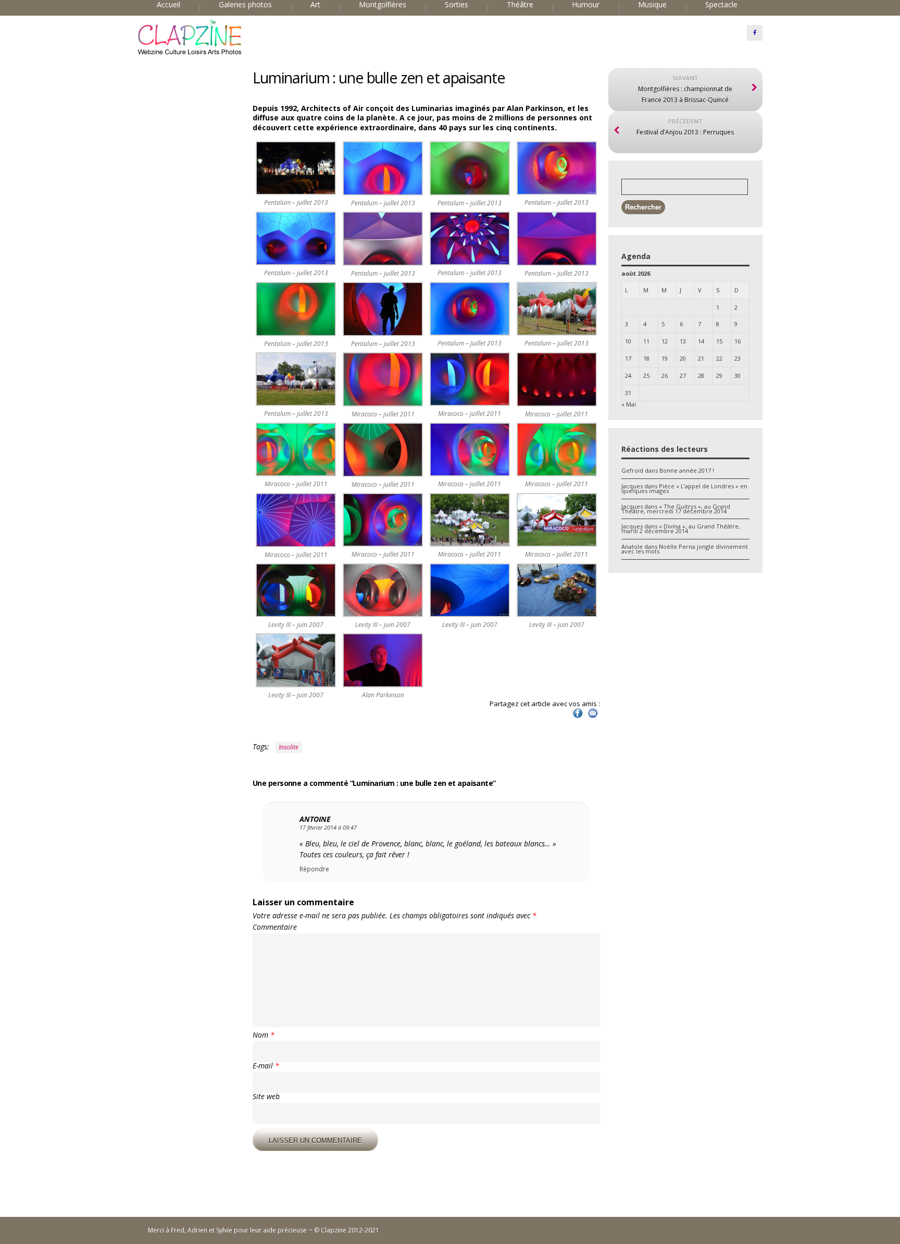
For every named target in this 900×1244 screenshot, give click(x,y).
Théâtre (520, 4)
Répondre (314, 869)
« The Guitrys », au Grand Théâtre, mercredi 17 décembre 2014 (675, 508)
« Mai (628, 404)
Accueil (168, 4)
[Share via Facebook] (577, 717)
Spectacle (721, 4)
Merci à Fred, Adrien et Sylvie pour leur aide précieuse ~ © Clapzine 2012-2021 (263, 1230)
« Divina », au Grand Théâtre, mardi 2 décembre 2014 (680, 528)
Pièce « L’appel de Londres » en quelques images (684, 488)
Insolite (288, 747)
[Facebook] (754, 33)
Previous (241, 87)
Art (315, 4)
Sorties (456, 4)
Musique (652, 4)
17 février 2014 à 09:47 (328, 827)
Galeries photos (245, 4)
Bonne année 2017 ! (686, 470)
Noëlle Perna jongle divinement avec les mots (684, 549)
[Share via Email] (592, 717)
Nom (263, 1035)
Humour (585, 4)
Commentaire (275, 927)
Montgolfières (382, 4)
